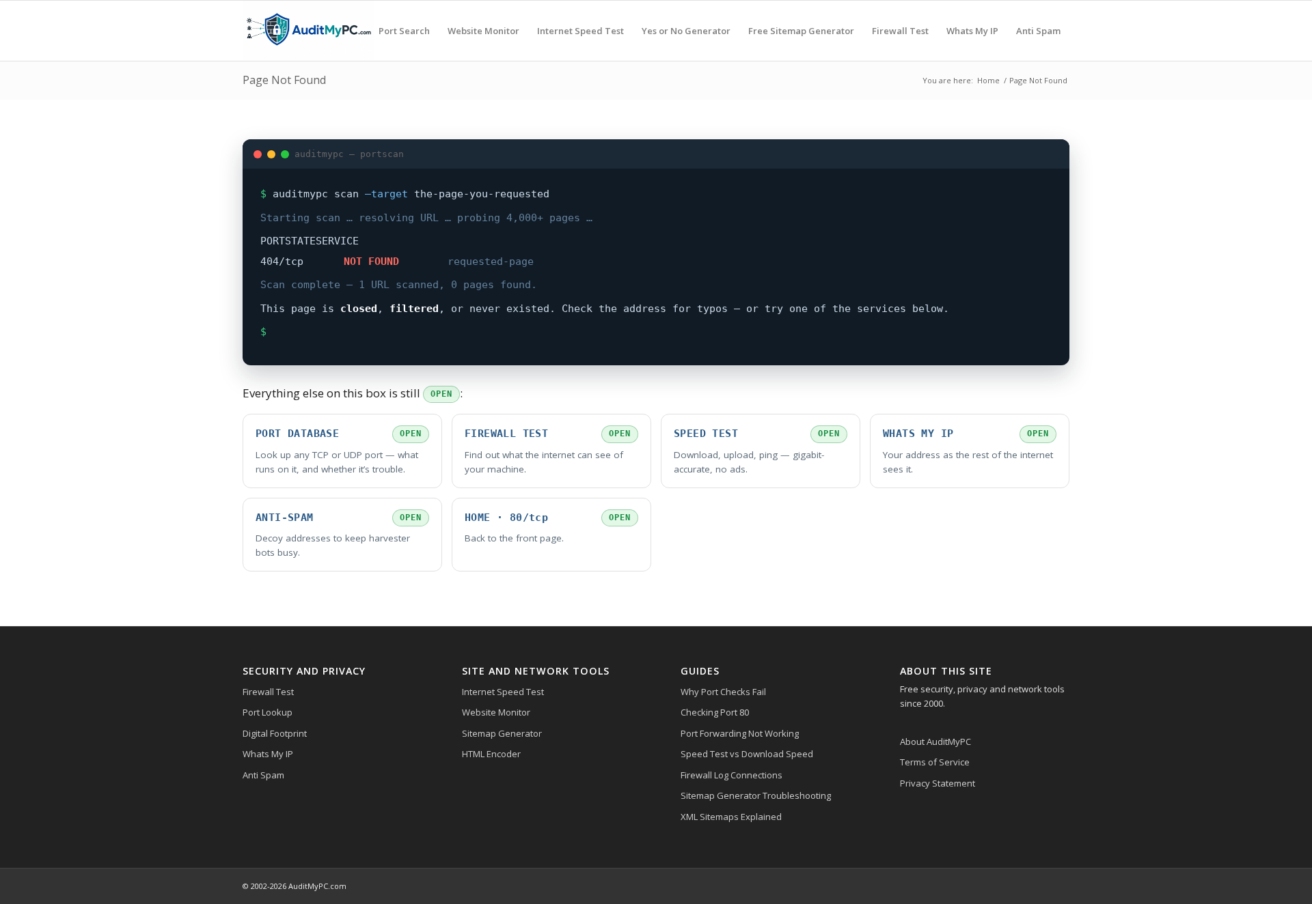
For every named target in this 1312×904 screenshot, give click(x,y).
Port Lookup (267, 712)
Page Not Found (284, 79)
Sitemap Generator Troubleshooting (756, 795)
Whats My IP (268, 754)
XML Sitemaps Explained (731, 816)
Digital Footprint (275, 733)
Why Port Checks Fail (723, 692)
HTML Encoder (491, 754)
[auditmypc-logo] (308, 31)
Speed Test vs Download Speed (747, 754)
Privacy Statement (937, 783)
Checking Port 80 (715, 712)
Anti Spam (263, 775)
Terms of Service (935, 762)
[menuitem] (404, 31)
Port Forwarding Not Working (740, 733)
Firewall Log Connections (731, 775)
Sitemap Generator (502, 733)
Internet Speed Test (503, 692)
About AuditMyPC (935, 741)
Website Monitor (496, 712)
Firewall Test (268, 692)
